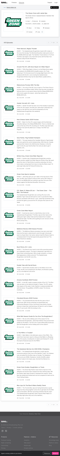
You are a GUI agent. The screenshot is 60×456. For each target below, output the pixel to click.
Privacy (9, 427)
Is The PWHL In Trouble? (25, 332)
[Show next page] (57, 42)
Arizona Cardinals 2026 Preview (27, 280)
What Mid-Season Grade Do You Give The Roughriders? (35, 316)
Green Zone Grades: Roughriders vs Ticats (30, 367)
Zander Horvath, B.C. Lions (25, 103)
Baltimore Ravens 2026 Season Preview (29, 229)
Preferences (47, 453)
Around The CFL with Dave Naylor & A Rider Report (33, 67)
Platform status (53, 443)
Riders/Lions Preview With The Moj (28, 85)
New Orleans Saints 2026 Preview (28, 119)
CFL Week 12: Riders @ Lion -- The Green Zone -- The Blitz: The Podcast (34, 191)
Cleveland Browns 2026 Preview (27, 298)
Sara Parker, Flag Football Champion (28, 138)
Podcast (55, 7)
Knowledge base (54, 440)
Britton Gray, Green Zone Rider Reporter (30, 156)
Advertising (4, 445)
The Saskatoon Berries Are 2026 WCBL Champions (33, 349)
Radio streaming (6, 443)
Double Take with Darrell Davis (26, 265)
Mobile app (27, 445)
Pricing (3, 448)
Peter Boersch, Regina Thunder (27, 48)
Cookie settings (17, 427)
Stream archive (28, 448)
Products (14, 2)
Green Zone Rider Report (25, 210)
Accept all (55, 453)
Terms (3, 427)
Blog (50, 445)
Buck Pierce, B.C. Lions (24, 247)
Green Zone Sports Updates (26, 174)
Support (50, 2)
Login (56, 2)
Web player (27, 443)
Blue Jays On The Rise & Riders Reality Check (31, 385)
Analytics (26, 440)
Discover (21, 2)
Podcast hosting (6, 440)
